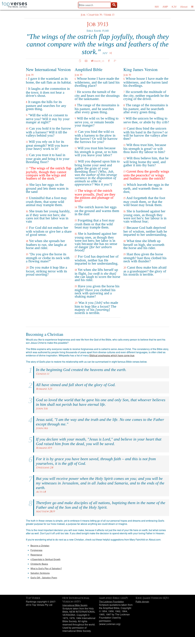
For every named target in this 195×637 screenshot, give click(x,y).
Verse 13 (109, 15)
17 (27, 228)
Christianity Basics (39, 563)
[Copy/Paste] (80, 60)
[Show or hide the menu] (192, 6)
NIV (157, 6)
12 (27, 155)
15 (27, 198)
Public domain (142, 601)
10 (27, 128)
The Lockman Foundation (111, 601)
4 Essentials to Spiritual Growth (45, 559)
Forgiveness (36, 550)
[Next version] (110, 53)
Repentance (36, 554)
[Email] (86, 60)
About (183, 6)
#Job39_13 (98, 61)
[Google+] (115, 60)
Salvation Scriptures (40, 573)
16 (27, 211)
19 (27, 254)
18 (27, 241)
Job (83, 15)
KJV (174, 6)
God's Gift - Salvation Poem (43, 577)
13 (27, 168)
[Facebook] (109, 60)
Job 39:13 (97, 24)
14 (27, 185)
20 (27, 267)
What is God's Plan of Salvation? (46, 568)
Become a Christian (39, 545)
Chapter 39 (94, 15)
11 (27, 142)
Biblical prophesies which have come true (111, 355)
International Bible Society (74, 605)
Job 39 (30, 75)
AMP (165, 6)
